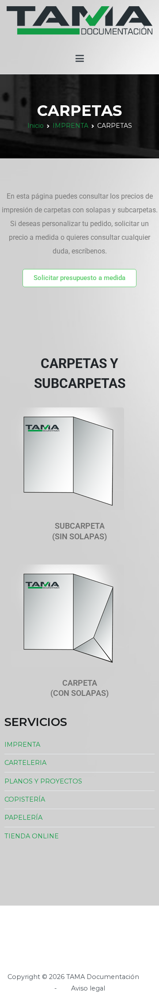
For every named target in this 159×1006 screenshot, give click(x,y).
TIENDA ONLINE (31, 836)
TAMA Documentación (102, 977)
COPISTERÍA (24, 799)
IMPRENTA (22, 745)
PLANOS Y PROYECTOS (43, 781)
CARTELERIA (25, 763)
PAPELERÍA (23, 818)
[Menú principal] (80, 59)
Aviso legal (88, 988)
